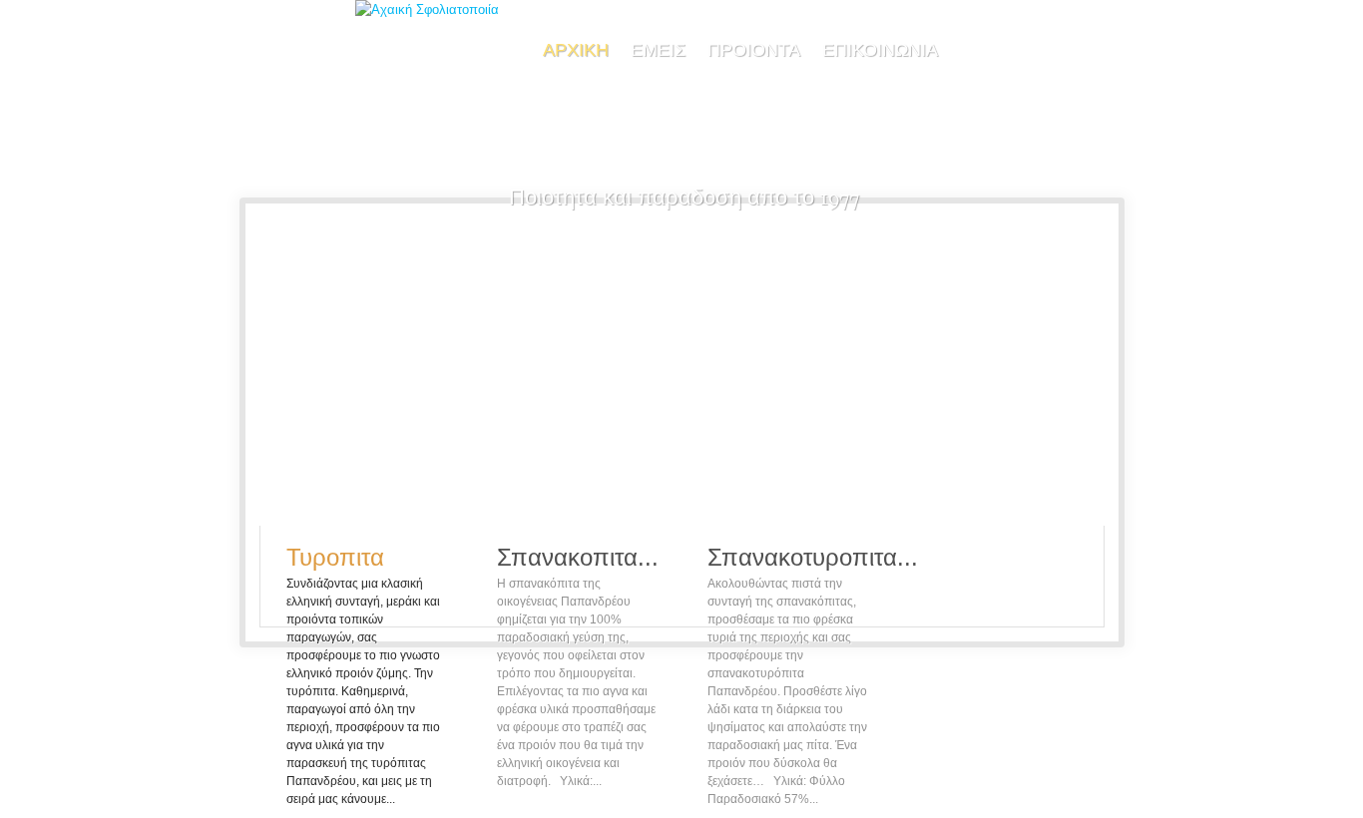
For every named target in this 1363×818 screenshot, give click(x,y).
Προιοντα (753, 50)
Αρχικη (576, 50)
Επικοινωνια (880, 50)
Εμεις (658, 50)
